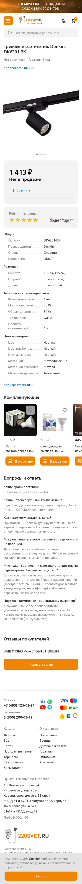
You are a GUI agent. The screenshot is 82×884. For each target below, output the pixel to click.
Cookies (34, 858)
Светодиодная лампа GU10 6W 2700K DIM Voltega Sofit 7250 (54, 448)
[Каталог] (8, 20)
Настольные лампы (18, 751)
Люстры (10, 735)
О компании (48, 735)
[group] (41, 116)
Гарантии (46, 751)
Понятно (41, 876)
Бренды (45, 740)
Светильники (13, 762)
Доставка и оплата (53, 746)
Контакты (46, 762)
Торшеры (11, 757)
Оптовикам (47, 757)
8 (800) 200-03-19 (18, 716)
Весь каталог (13, 767)
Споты (8, 746)
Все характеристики (18, 384)
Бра (6, 740)
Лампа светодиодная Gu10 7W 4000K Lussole (20, 448)
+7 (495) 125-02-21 (19, 704)
